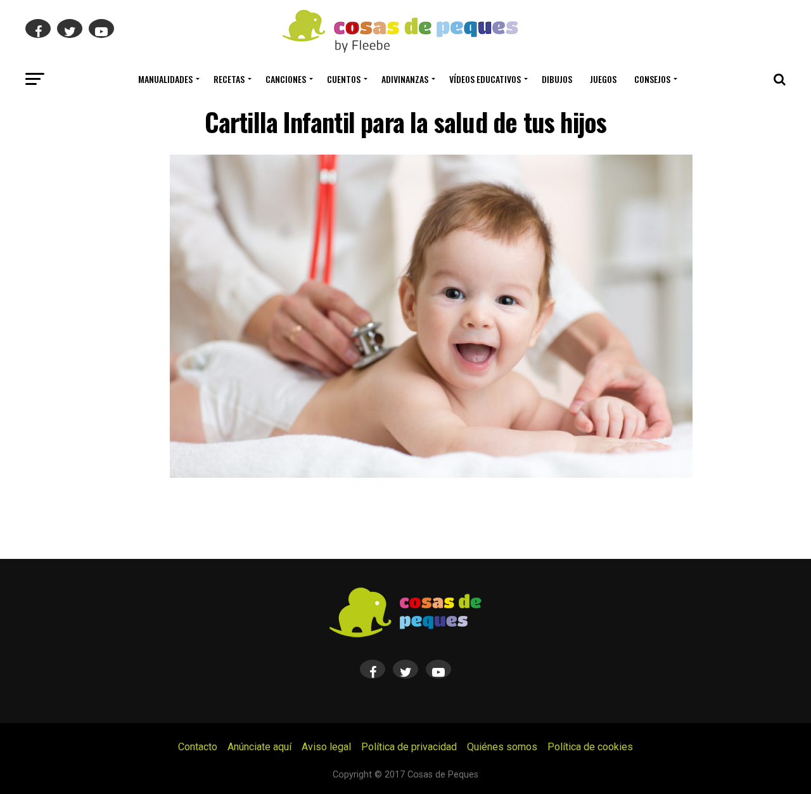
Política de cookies (590, 747)
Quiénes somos (502, 747)
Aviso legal (326, 747)
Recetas (229, 79)
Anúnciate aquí (259, 747)
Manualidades (165, 79)
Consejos (652, 79)
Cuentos (344, 79)
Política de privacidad (409, 747)
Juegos (603, 79)
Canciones (285, 79)
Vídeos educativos (485, 79)
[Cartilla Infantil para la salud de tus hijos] (431, 474)
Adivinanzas (404, 79)
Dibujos (557, 79)
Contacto (197, 747)
